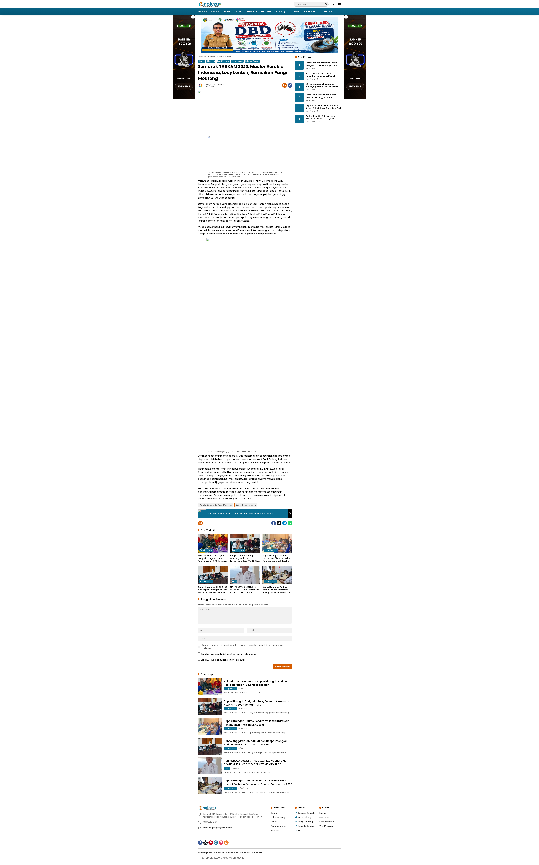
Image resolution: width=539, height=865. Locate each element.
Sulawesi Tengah (252, 61)
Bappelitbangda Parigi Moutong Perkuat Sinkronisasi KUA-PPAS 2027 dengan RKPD (244, 558)
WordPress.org (326, 826)
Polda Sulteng (304, 817)
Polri (300, 830)
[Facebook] (273, 523)
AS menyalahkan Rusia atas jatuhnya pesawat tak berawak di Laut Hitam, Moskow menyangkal (323, 85)
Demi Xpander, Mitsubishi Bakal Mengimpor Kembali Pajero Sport (322, 64)
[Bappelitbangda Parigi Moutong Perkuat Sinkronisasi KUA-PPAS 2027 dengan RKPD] (245, 543)
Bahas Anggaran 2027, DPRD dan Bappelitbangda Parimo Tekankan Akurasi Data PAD (212, 590)
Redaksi (220, 852)
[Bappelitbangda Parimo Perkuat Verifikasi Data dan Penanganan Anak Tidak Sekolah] (277, 543)
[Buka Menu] (339, 4)
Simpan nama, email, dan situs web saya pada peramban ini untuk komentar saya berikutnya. (242, 646)
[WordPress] (216, 842)
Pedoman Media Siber (239, 852)
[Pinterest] (210, 842)
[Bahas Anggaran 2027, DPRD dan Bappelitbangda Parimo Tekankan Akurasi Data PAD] (213, 575)
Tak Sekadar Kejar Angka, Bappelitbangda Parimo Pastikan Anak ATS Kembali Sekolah (212, 558)
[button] (326, 4)
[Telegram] (284, 523)
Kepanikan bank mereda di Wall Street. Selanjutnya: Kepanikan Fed (323, 107)
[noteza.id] (210, 4)
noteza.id (208, 84)
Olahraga (211, 61)
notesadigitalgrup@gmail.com (218, 827)
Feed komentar (326, 821)
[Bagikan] (290, 85)
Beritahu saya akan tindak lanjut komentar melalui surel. (228, 654)
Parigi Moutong (223, 61)
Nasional (275, 830)
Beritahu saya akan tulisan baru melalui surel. (223, 659)
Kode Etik (259, 852)
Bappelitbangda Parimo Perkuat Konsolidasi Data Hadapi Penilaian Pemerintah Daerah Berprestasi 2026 (277, 590)
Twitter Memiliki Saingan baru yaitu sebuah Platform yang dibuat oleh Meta (320, 117)
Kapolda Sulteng (306, 826)
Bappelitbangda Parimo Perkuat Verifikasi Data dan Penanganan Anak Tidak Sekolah (276, 558)
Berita (234, 581)
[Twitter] (279, 523)
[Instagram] (221, 842)
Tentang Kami (205, 852)
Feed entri (324, 817)
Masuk (322, 813)
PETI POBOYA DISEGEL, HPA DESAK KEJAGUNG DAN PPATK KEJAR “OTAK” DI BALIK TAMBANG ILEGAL (244, 590)
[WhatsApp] (290, 523)
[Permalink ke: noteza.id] (201, 85)
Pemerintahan (237, 61)
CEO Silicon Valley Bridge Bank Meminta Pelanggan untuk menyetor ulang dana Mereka (321, 96)
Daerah (202, 61)
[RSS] (226, 842)
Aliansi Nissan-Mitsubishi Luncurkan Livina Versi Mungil (320, 75)
